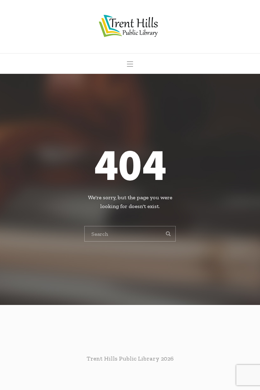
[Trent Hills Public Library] (130, 27)
